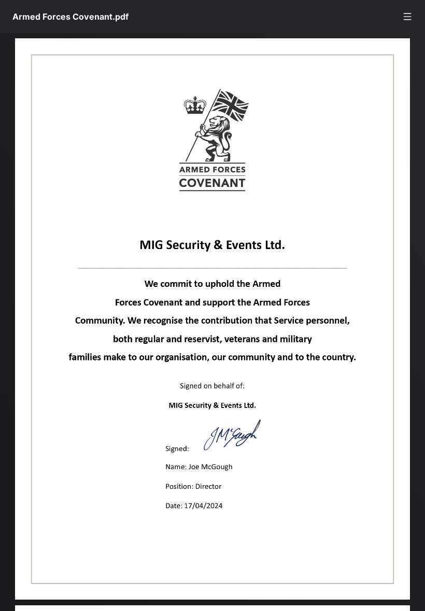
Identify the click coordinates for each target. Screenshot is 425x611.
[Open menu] (407, 16)
